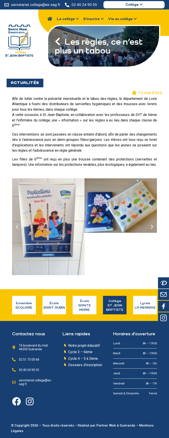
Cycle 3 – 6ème (80, 352)
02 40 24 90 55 (84, 4)
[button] (17, 226)
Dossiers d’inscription (85, 365)
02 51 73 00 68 (29, 359)
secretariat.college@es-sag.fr (36, 4)
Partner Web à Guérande (115, 425)
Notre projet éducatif (84, 345)
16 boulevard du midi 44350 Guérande (33, 347)
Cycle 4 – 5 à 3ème (83, 358)
